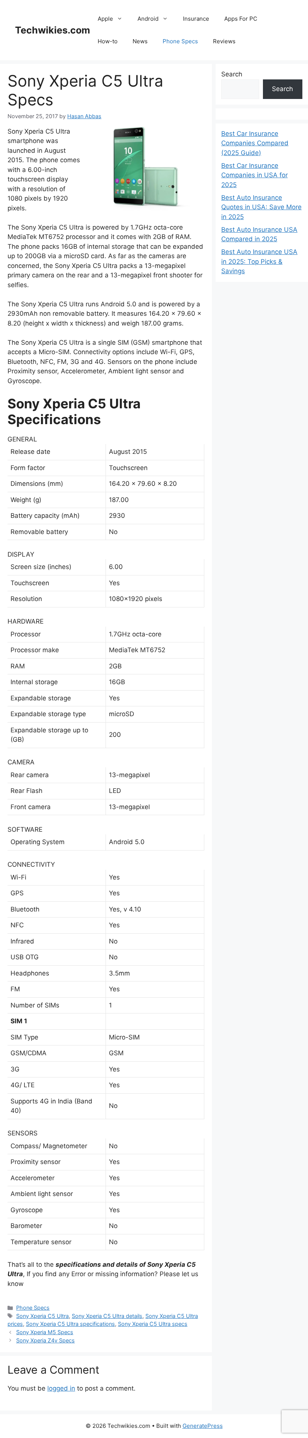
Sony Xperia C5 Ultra (42, 1316)
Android (148, 18)
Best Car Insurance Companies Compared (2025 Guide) (254, 143)
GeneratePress (203, 1425)
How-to (108, 41)
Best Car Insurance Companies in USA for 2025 (254, 175)
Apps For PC (240, 18)
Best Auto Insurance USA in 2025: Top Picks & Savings (259, 261)
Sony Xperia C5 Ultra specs (152, 1324)
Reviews (224, 41)
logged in (61, 1388)
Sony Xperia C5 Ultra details (107, 1316)
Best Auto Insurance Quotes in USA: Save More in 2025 (261, 207)
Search (231, 74)
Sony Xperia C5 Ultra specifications (70, 1324)
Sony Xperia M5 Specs (44, 1332)
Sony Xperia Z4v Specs (45, 1340)
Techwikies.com (52, 30)
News (140, 41)
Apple (105, 18)
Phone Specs (180, 41)
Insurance (196, 18)
